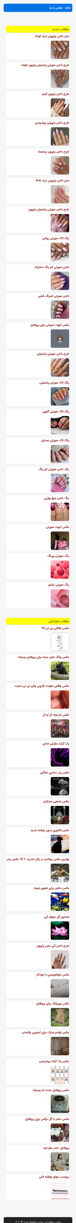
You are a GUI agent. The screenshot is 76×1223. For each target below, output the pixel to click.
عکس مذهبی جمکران (56, 801)
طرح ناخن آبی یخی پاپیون (53, 945)
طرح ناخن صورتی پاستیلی (53, 353)
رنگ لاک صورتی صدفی (55, 440)
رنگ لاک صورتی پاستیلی (54, 382)
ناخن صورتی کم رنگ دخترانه (52, 267)
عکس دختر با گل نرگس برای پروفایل (47, 1119)
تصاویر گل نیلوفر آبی (56, 917)
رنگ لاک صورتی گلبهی (55, 411)
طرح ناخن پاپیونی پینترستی (52, 122)
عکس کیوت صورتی (57, 527)
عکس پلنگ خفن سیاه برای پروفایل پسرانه (43, 657)
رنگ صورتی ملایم (58, 584)
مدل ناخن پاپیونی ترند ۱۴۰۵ (52, 180)
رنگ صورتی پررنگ (58, 556)
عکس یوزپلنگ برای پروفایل (52, 1003)
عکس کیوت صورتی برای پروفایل (49, 325)
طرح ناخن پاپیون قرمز (55, 94)
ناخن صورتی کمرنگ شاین (53, 296)
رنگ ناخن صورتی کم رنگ (54, 469)
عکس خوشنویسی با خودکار (52, 974)
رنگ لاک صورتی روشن (55, 238)
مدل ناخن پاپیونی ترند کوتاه (52, 36)
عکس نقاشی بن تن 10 (55, 628)
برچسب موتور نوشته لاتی (54, 1176)
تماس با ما (55, 8)
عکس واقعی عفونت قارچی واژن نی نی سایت (42, 686)
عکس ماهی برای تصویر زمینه (51, 888)
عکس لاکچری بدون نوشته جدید (49, 830)
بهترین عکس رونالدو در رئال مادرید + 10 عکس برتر (38, 859)
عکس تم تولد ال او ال (56, 714)
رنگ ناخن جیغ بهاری (56, 498)
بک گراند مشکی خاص (55, 743)
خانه (67, 8)
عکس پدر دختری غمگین (54, 772)
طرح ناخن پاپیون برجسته (53, 151)
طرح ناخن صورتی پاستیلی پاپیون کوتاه (45, 65)
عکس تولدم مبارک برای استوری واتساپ (45, 1032)
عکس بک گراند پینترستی (54, 1061)
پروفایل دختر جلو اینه (56, 1148)
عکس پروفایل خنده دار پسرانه (51, 1090)
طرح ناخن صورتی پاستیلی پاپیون (48, 209)
